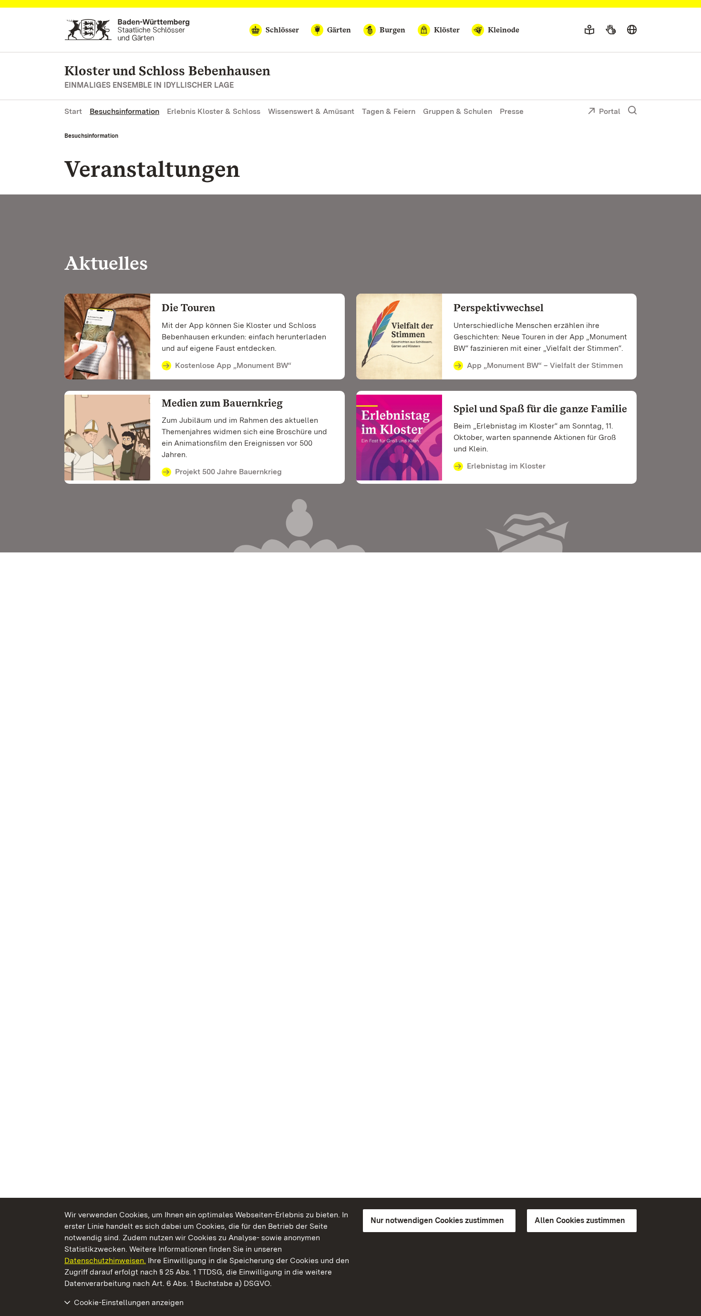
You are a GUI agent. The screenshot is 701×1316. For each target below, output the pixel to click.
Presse (512, 111)
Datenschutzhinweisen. (105, 1260)
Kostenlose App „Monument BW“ (233, 365)
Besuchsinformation (124, 111)
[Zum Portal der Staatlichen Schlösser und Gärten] (127, 30)
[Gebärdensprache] (610, 30)
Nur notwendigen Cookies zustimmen (437, 1220)
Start (73, 111)
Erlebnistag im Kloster (506, 465)
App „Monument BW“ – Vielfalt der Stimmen (545, 365)
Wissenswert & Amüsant (311, 111)
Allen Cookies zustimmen (580, 1220)
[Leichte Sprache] (589, 30)
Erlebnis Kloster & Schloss (213, 111)
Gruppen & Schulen (457, 111)
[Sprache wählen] (631, 30)
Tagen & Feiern (388, 111)
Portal (609, 111)
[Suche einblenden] (632, 110)
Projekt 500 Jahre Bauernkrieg (228, 471)
